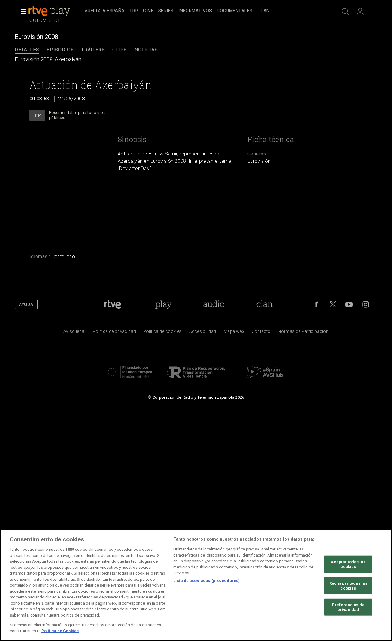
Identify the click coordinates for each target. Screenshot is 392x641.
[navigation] (202, 11)
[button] (21, 11)
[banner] (55, 11)
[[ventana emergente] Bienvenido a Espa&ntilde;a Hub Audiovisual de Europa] (264, 379)
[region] (196, 585)
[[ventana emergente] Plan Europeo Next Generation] (127, 379)
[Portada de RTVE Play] (50, 11)
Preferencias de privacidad (348, 607)
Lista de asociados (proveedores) (206, 580)
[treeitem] (105, 11)
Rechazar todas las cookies (348, 586)
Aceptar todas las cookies (348, 564)
